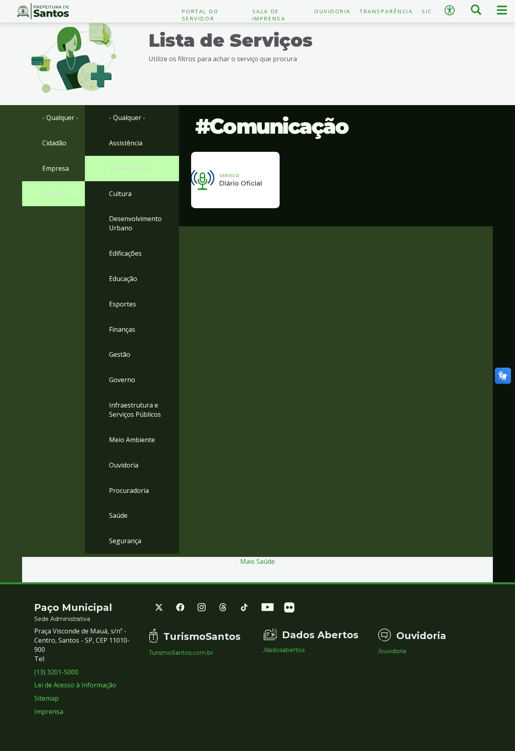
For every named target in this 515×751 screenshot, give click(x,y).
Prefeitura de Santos (43, 11)
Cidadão (54, 143)
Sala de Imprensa (268, 15)
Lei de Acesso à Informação (75, 685)
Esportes (122, 304)
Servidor (55, 193)
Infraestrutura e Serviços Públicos (135, 410)
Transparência (386, 11)
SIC (427, 11)
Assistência (125, 143)
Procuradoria (129, 490)
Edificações (125, 253)
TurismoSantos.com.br (181, 653)
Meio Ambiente (132, 439)
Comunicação (129, 168)
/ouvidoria (392, 651)
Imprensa (48, 711)
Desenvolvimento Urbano (135, 223)
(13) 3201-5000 (56, 672)
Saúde (118, 515)
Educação (123, 278)
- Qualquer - (60, 117)
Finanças (122, 329)
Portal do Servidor (200, 15)
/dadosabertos (284, 650)
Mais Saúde (257, 561)
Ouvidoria (332, 11)
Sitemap (46, 698)
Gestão (119, 354)
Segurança (125, 540)
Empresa (55, 168)
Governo (122, 379)
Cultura (120, 193)
